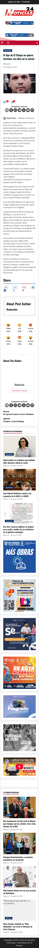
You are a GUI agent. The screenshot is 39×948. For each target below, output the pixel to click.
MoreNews (22, 943)
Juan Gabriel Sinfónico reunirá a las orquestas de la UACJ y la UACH (17, 494)
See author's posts (19, 390)
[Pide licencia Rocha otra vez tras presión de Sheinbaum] (19, 877)
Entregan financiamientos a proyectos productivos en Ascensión (18, 858)
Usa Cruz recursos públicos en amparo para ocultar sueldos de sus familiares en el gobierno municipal (18, 529)
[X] (11, 110)
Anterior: (18, 413)
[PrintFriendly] (32, 110)
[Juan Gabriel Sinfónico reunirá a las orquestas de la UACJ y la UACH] (19, 479)
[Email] (28, 110)
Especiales (7, 50)
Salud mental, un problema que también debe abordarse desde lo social (19, 461)
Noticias (8, 815)
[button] (2, 43)
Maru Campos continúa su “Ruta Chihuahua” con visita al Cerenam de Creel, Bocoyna (17, 926)
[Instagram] (15, 110)
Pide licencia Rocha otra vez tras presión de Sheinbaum (19, 892)
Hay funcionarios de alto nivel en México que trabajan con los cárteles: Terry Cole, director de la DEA (19, 824)
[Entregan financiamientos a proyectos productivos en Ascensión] (19, 843)
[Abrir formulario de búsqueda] (37, 43)
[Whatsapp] (24, 110)
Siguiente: (13, 420)
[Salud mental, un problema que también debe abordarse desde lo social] (19, 446)
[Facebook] (7, 110)
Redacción (7, 64)
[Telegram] (19, 110)
